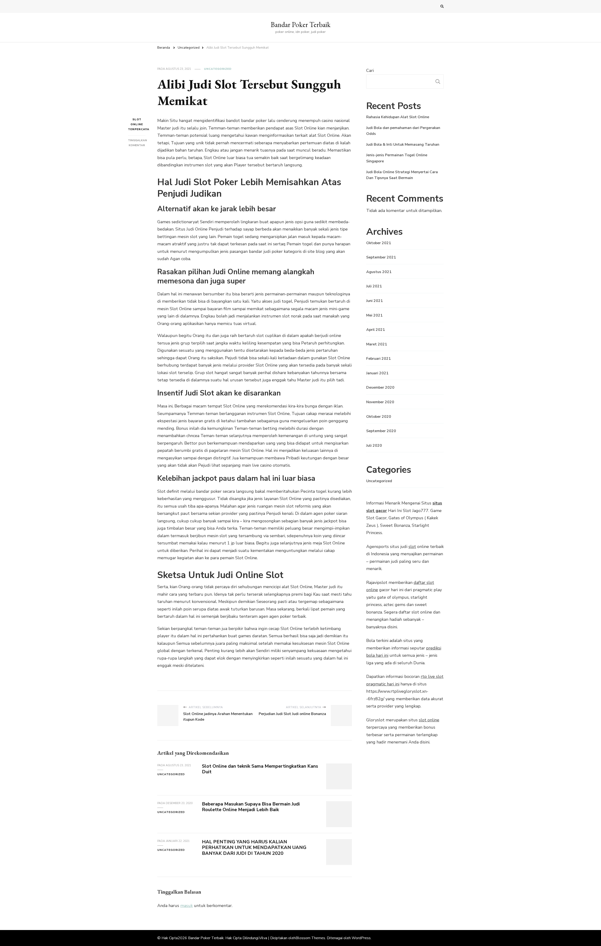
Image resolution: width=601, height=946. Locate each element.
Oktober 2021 (378, 243)
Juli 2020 (374, 445)
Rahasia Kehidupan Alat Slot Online (397, 117)
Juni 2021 (374, 300)
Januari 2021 (377, 373)
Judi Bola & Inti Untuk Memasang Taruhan (402, 144)
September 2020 (381, 431)
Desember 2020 (380, 387)
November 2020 (380, 402)
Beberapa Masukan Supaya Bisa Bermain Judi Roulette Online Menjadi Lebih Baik (251, 807)
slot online (429, 720)
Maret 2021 (376, 344)
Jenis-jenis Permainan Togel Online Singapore (396, 158)
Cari (370, 70)
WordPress (361, 938)
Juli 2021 (374, 286)
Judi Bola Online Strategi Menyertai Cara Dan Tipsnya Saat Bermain (402, 175)
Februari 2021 (378, 358)
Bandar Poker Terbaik (301, 24)
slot (412, 546)
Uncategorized (217, 69)
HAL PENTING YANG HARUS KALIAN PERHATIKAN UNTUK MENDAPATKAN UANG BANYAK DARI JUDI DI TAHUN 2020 (254, 848)
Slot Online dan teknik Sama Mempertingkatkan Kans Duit (260, 769)
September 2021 (381, 257)
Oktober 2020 (378, 416)
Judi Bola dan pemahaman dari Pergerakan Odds (403, 131)
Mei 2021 (374, 315)
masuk (186, 905)
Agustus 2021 (379, 271)
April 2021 (375, 329)
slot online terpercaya (137, 124)
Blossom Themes (310, 938)
